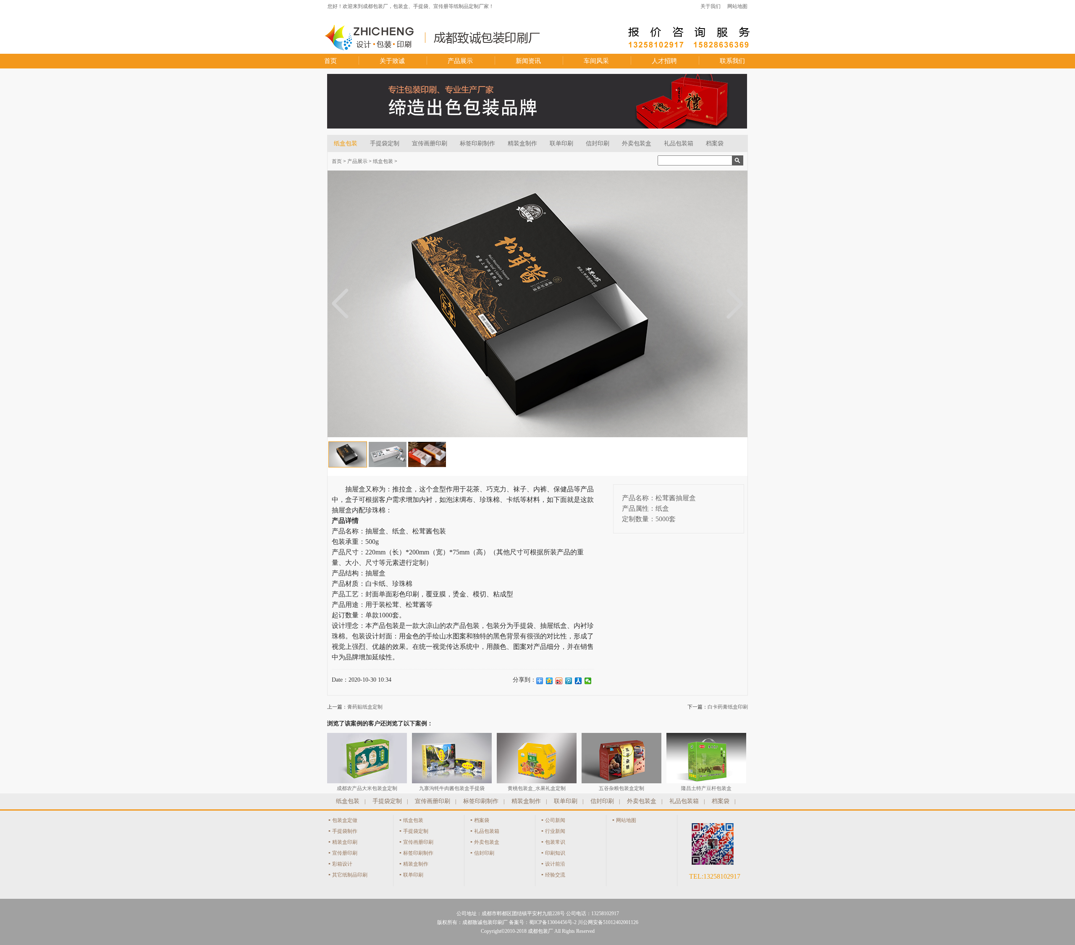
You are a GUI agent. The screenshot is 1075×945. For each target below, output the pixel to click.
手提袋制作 (344, 831)
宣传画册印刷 (429, 143)
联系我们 (732, 61)
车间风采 (596, 61)
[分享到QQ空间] (549, 680)
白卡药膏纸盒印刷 (728, 707)
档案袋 (715, 143)
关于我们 (710, 6)
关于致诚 (392, 61)
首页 (330, 61)
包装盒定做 (344, 820)
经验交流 (555, 875)
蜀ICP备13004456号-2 (553, 922)
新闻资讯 (528, 61)
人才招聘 (664, 61)
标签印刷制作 (477, 143)
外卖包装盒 (636, 143)
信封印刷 (597, 143)
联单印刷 (561, 143)
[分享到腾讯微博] (568, 680)
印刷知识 (555, 853)
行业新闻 (555, 831)
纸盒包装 (345, 143)
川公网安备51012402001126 (608, 922)
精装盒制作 (522, 143)
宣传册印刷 (344, 853)
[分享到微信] (588, 680)
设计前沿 (555, 864)
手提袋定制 (384, 143)
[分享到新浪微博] (559, 680)
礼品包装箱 (678, 143)
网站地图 (737, 6)
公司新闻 (555, 820)
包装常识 (555, 842)
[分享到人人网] (578, 680)
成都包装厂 (540, 931)
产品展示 (460, 61)
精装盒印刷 (344, 842)
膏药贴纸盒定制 (365, 707)
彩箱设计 (342, 864)
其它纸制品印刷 (349, 875)
